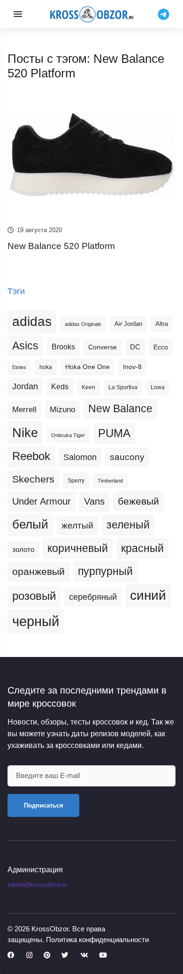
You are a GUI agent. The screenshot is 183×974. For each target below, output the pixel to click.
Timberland (110, 480)
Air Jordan (128, 324)
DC (135, 347)
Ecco (160, 347)
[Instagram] (29, 955)
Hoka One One (87, 366)
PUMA (114, 433)
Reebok (31, 456)
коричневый (77, 548)
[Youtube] (103, 955)
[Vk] (84, 955)
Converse (102, 347)
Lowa (158, 387)
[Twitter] (65, 955)
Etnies (19, 367)
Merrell (24, 409)
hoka (45, 367)
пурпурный (105, 571)
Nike (25, 432)
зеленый (128, 525)
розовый (34, 596)
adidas (32, 321)
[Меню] (18, 14)
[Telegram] (163, 13)
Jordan (25, 386)
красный (142, 548)
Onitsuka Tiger (68, 435)
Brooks (63, 346)
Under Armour (41, 501)
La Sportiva (122, 387)
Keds (60, 387)
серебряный (93, 597)
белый (30, 524)
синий (148, 595)
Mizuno (62, 409)
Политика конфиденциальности (97, 940)
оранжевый (38, 571)
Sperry (76, 480)
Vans (94, 501)
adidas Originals (83, 324)
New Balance (120, 408)
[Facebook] (11, 955)
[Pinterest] (47, 955)
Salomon (80, 457)
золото (23, 549)
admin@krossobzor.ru (37, 884)
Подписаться (43, 805)
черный (35, 621)
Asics (25, 346)
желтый (77, 525)
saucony (127, 457)
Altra (161, 323)
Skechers (33, 479)
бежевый (138, 501)
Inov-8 (132, 366)
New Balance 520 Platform (61, 246)
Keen (88, 387)
